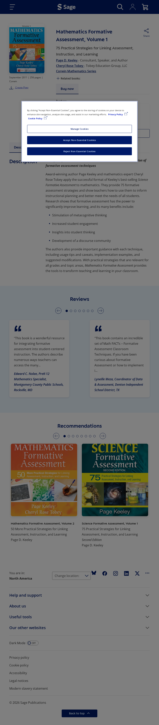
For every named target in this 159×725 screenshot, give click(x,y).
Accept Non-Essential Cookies (79, 139)
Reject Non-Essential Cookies (79, 151)
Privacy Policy (115, 114)
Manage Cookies (80, 128)
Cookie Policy (35, 118)
